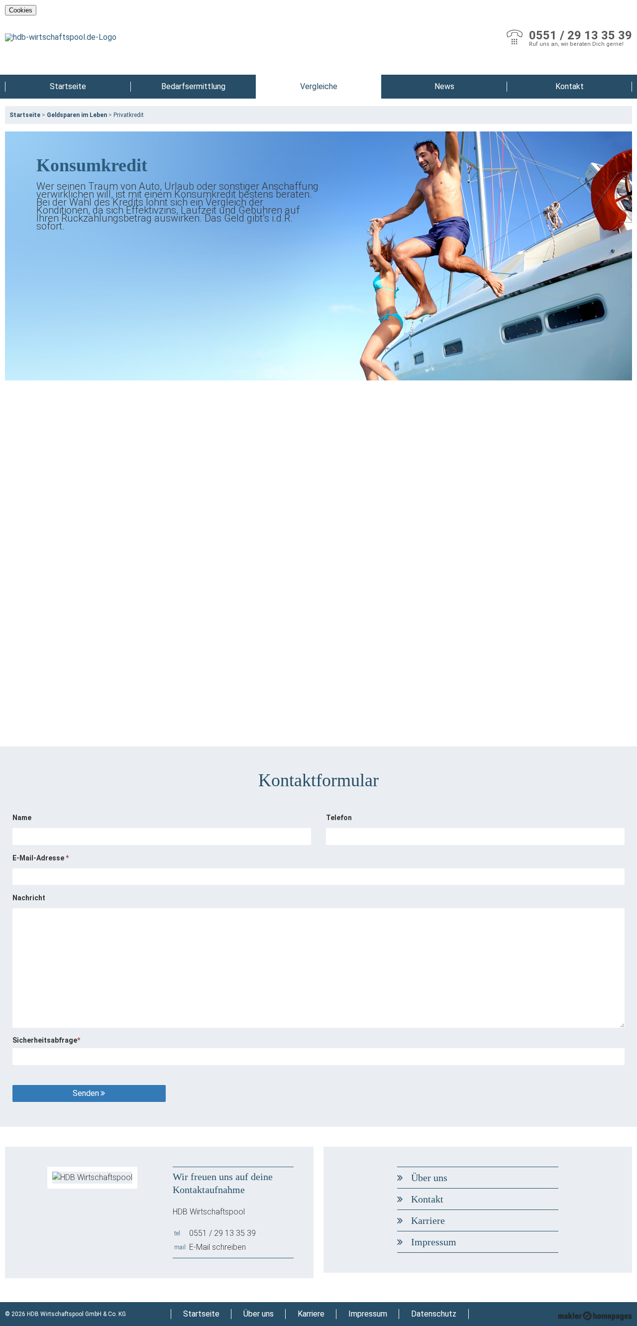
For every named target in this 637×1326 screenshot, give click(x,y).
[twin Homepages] (595, 1314)
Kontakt (569, 86)
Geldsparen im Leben (77, 115)
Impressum (433, 1241)
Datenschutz (433, 1314)
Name (21, 818)
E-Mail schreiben (217, 1247)
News (444, 86)
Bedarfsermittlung (193, 86)
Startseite (68, 86)
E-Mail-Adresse (40, 858)
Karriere (428, 1220)
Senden (86, 1093)
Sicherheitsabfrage (46, 1040)
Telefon (339, 818)
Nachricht (28, 898)
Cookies (20, 10)
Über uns (429, 1177)
